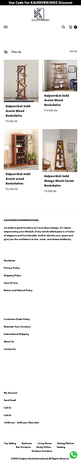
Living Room (45, 443)
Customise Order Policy (17, 319)
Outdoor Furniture (42, 451)
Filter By (16, 52)
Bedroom (27, 443)
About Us (9, 341)
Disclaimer (9, 260)
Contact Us (10, 349)
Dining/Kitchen (65, 443)
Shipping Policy (12, 275)
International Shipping (16, 334)
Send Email (10, 400)
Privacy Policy (12, 267)
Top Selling (10, 443)
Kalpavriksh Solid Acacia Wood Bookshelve (18, 110)
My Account (10, 392)
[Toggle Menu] (6, 27)
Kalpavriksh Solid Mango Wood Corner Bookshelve (59, 180)
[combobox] (73, 51)
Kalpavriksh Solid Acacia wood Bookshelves (18, 178)
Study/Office (43, 447)
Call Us (7, 407)
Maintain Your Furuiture (17, 326)
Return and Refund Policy (18, 290)
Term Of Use (11, 283)
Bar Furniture (23, 447)
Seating (61, 447)
